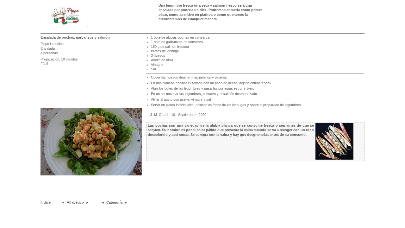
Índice (45, 202)
